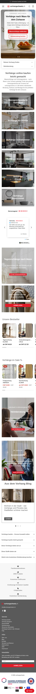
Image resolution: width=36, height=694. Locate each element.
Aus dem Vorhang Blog (17, 483)
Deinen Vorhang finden (11, 62)
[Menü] (3, 6)
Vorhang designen (7, 621)
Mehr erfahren (18, 472)
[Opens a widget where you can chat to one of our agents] (29, 691)
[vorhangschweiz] (10, 603)
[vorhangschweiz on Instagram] (5, 611)
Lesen (8, 519)
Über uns (4, 637)
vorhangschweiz (20, 675)
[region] (18, 227)
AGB (3, 646)
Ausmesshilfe (5, 623)
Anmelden (18, 305)
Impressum (5, 648)
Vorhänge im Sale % (12, 360)
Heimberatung (8, 66)
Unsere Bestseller (11, 319)
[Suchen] (29, 6)
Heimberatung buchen (18, 36)
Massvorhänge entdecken (18, 31)
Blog (3, 639)
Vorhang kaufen (6, 619)
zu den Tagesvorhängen (18, 274)
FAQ (3, 630)
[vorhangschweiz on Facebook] (2, 611)
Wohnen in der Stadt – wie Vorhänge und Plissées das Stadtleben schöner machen (16, 508)
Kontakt (4, 641)
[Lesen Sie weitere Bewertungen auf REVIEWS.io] (24, 243)
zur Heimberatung (18, 429)
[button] (5, 227)
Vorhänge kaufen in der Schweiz (11, 629)
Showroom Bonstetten (8, 627)
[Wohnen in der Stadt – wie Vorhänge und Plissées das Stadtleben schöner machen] (18, 495)
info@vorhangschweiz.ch (9, 607)
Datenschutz (5, 645)
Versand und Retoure (8, 643)
